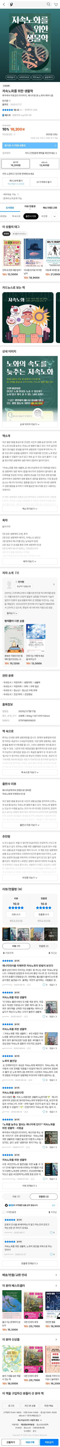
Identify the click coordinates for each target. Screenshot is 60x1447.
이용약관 (15, 1424)
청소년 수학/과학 (29, 690)
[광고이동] (48, 4)
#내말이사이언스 (19, 233)
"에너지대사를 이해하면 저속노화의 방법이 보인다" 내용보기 (30, 973)
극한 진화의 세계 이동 (33, 1311)
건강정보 (28, 694)
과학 (26, 686)
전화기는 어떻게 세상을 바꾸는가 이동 (35, 644)
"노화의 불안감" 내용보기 (30, 1068)
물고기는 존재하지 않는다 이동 (12, 1310)
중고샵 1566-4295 (48, 1412)
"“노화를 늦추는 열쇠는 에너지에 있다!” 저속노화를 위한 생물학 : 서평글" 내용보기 (30, 1133)
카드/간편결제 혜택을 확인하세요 (40, 153)
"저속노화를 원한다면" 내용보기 (30, 1100)
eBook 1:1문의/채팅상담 (29, 1415)
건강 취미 (18, 694)
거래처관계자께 (38, 1428)
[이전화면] (4, 4)
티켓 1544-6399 (31, 1412)
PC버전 (19, 1428)
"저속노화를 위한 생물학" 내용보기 (30, 1004)
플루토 (5, 104)
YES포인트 (7, 134)
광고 (34, 1431)
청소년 (17, 690)
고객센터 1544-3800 (12, 1412)
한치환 (5, 100)
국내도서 (7, 682)
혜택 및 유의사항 (16, 920)
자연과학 (18, 682)
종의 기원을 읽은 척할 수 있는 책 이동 (12, 1365)
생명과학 (28, 682)
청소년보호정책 (42, 1424)
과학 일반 (34, 686)
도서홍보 (27, 1431)
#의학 (6, 233)
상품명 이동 (12, 259)
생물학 (37, 682)
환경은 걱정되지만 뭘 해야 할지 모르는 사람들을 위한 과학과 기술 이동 (14, 645)
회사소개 (27, 1428)
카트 (56, 5)
